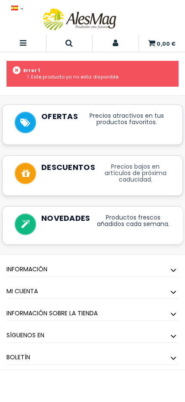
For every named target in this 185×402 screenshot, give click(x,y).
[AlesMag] (79, 19)
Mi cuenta (22, 291)
